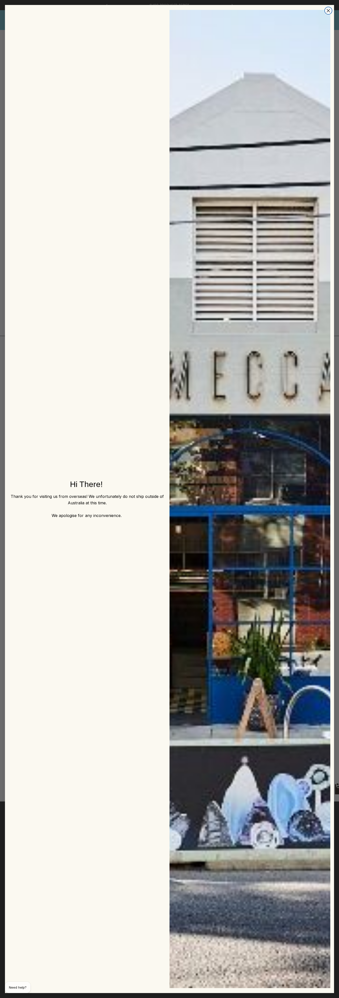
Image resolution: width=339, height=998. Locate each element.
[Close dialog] (328, 10)
